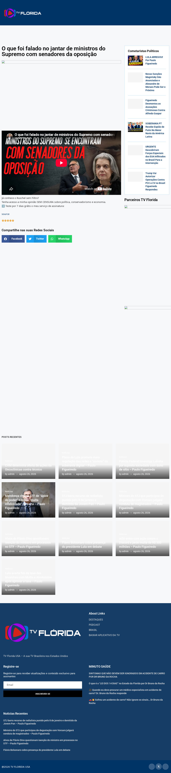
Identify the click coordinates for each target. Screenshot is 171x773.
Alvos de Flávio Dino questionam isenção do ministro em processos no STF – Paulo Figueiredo (28, 542)
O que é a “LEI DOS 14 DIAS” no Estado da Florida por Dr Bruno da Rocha (127, 683)
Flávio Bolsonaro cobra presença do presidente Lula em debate (36, 750)
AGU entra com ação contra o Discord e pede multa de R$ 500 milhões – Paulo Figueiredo (140, 542)
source (5, 214)
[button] (13, 239)
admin (11, 474)
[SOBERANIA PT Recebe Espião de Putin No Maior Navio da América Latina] (135, 127)
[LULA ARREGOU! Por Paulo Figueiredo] (135, 61)
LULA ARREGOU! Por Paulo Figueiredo (154, 60)
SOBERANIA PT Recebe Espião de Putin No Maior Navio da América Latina (154, 130)
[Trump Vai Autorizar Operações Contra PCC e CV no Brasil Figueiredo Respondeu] (135, 177)
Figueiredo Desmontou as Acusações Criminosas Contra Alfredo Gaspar (155, 107)
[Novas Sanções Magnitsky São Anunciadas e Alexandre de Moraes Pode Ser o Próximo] (135, 77)
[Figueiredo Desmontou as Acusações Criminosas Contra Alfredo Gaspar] (135, 104)
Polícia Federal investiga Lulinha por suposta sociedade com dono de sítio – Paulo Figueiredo (141, 465)
